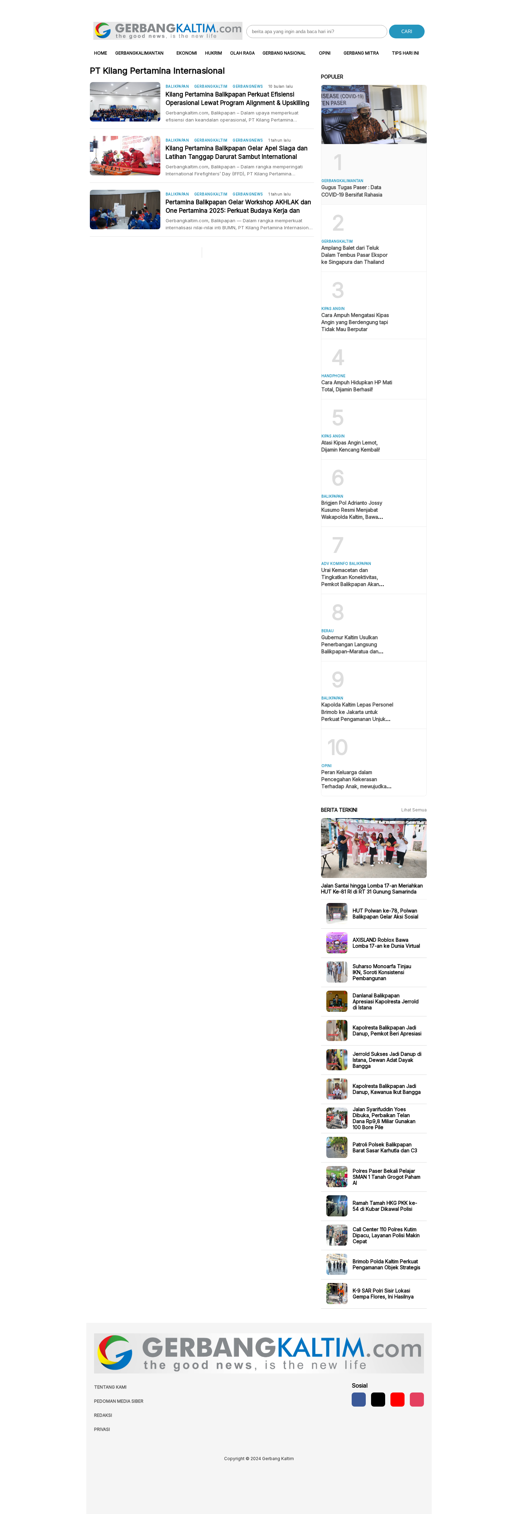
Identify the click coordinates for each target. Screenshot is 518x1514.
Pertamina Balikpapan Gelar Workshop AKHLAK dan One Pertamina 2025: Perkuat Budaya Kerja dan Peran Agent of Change (238, 207)
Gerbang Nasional (284, 53)
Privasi (102, 1429)
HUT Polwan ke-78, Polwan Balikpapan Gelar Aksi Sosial (385, 914)
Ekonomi (187, 53)
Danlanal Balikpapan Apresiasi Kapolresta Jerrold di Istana (386, 1001)
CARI (406, 31)
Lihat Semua (414, 809)
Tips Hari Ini (405, 53)
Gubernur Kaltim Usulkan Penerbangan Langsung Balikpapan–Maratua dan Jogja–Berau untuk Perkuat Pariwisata (352, 651)
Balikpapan (177, 86)
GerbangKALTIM (210, 86)
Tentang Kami (110, 1387)
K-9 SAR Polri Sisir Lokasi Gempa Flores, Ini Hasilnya (383, 1294)
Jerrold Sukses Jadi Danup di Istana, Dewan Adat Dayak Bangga (387, 1059)
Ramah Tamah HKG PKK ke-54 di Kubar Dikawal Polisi (385, 1206)
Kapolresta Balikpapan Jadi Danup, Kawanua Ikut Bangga (387, 1089)
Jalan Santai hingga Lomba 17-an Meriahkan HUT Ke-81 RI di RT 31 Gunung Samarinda (372, 889)
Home (100, 53)
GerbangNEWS (248, 86)
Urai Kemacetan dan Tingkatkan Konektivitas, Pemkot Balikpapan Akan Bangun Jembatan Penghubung (350, 584)
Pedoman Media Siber (118, 1401)
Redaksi (103, 1415)
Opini (325, 53)
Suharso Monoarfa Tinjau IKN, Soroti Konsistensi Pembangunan (382, 972)
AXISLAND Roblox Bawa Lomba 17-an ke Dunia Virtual (386, 943)
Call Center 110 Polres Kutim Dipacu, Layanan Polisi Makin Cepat (386, 1235)
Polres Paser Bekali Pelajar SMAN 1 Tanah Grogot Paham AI (386, 1176)
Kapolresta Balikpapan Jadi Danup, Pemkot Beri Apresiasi (387, 1030)
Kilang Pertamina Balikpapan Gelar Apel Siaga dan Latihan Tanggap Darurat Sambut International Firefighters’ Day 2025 (237, 153)
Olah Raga (242, 53)
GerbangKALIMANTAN (139, 53)
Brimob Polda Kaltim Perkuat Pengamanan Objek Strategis (386, 1264)
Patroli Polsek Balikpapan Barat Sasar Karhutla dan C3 (385, 1147)
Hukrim (213, 53)
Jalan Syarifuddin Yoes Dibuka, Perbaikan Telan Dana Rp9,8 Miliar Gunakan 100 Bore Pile (384, 1118)
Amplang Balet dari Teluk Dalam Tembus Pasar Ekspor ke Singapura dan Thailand (354, 255)
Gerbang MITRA (361, 53)
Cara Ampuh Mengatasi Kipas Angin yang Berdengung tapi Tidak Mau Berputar (355, 322)
